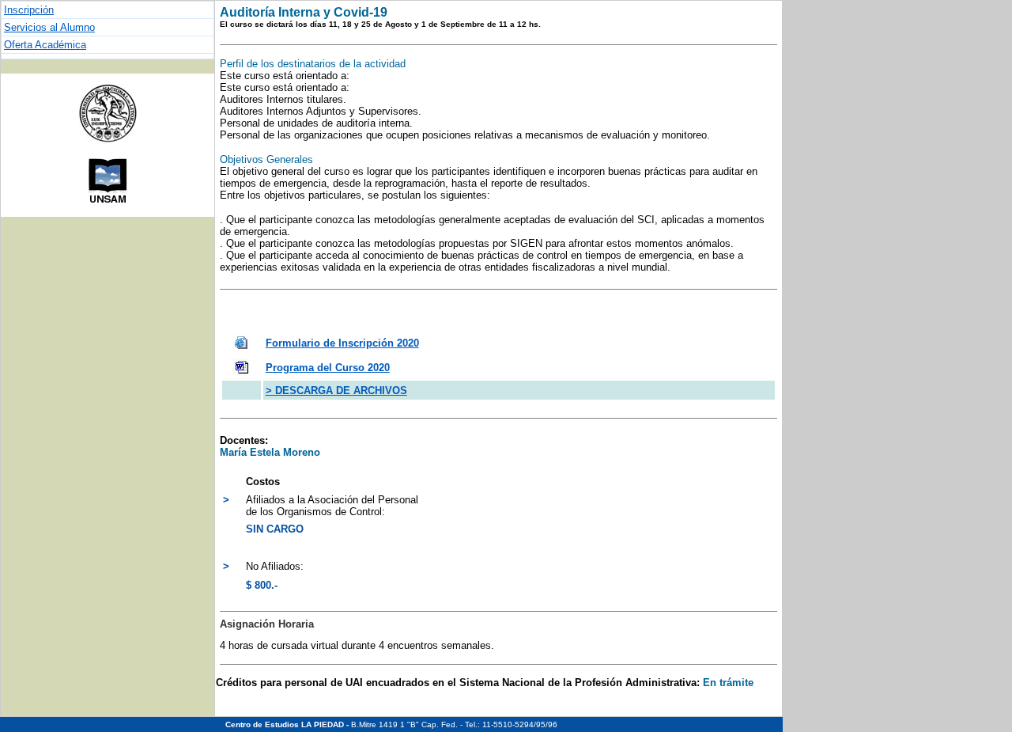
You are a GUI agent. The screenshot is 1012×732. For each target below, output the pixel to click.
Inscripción (29, 10)
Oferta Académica (45, 45)
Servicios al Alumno (49, 27)
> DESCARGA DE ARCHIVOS (336, 390)
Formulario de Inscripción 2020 (342, 343)
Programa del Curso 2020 (328, 368)
